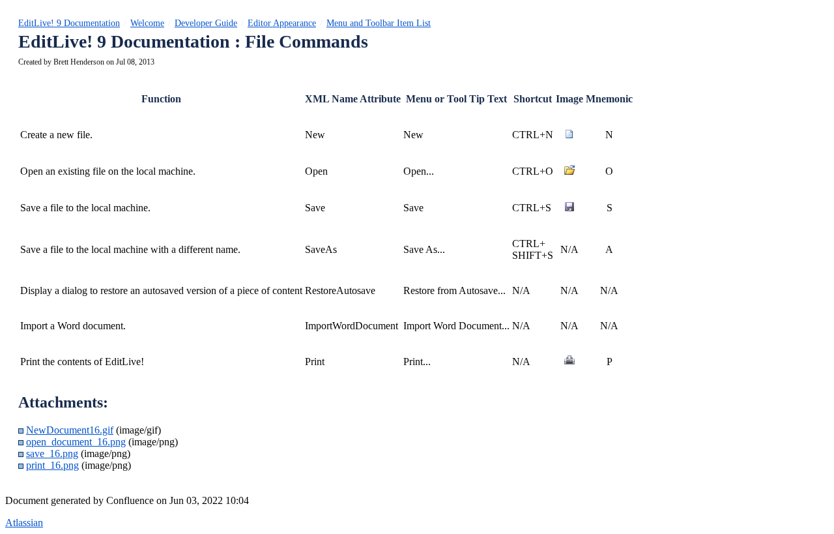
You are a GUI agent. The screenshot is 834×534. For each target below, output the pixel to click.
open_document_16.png (76, 441)
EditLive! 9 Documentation (69, 23)
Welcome (147, 23)
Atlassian (24, 522)
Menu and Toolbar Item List (378, 23)
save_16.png (52, 453)
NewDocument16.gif (69, 430)
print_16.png (52, 465)
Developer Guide (206, 23)
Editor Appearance (282, 23)
